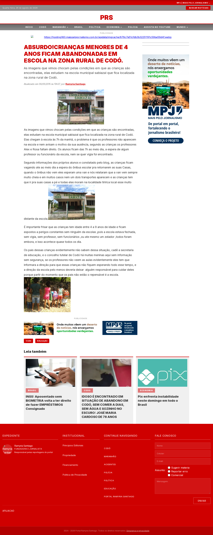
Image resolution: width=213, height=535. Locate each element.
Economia (113, 27)
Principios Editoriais (73, 445)
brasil (32, 390)
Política (94, 27)
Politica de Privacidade (75, 474)
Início (29, 27)
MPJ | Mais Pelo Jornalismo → (194, 3)
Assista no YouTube (157, 27)
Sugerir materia (180, 467)
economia (146, 390)
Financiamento (70, 464)
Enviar (202, 500)
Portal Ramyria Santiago (119, 496)
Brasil (78, 27)
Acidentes (110, 464)
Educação (42, 340)
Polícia (133, 27)
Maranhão (59, 27)
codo (87, 390)
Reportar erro (179, 471)
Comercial (177, 475)
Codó (42, 27)
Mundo (181, 27)
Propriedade (69, 455)
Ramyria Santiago (75, 84)
